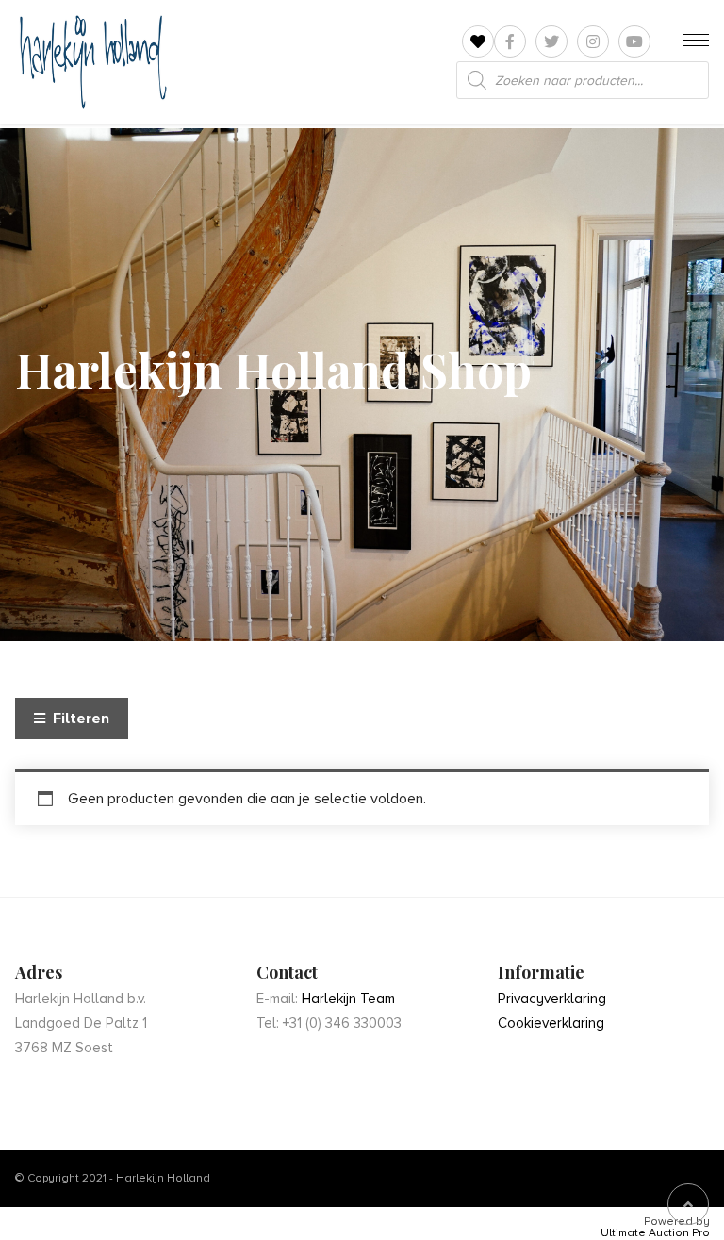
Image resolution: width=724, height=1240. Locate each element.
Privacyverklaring (552, 998)
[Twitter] (551, 41)
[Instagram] (593, 41)
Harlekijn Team (348, 998)
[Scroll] (688, 1204)
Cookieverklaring (551, 1023)
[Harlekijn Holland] (91, 62)
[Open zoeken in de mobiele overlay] (582, 80)
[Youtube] (634, 41)
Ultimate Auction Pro (655, 1233)
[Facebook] (510, 41)
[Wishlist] (477, 42)
